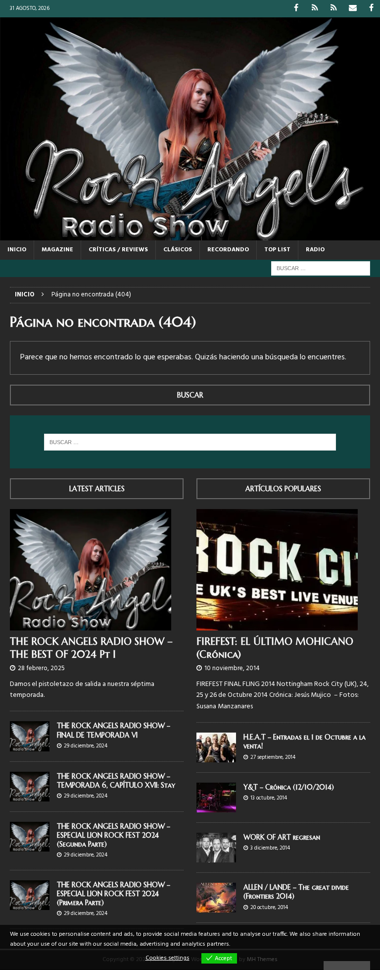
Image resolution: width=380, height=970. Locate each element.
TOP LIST (277, 250)
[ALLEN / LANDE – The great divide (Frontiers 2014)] (216, 898)
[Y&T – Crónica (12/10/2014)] (216, 797)
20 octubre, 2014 (269, 907)
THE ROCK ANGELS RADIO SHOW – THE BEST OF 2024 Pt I (91, 648)
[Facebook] (296, 8)
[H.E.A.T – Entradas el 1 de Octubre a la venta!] (216, 747)
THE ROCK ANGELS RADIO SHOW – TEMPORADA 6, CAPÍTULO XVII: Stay (116, 781)
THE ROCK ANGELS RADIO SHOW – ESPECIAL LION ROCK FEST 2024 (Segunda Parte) (113, 835)
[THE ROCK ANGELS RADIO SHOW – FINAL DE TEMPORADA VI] (29, 736)
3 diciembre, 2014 (270, 848)
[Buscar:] (320, 268)
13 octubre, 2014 (268, 798)
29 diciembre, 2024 (85, 746)
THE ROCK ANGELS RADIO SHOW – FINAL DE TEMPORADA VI (113, 730)
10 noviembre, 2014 (232, 668)
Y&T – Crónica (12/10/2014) (288, 787)
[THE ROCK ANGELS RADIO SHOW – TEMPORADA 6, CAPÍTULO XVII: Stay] (29, 786)
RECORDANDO (228, 250)
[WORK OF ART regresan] (216, 847)
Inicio (16, 250)
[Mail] (352, 8)
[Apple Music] (333, 8)
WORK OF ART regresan (281, 837)
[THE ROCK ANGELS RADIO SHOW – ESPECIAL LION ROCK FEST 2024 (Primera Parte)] (29, 895)
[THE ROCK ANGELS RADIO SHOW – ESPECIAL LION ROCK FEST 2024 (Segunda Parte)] (29, 837)
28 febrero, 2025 (41, 668)
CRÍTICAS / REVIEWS (118, 250)
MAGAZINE (57, 250)
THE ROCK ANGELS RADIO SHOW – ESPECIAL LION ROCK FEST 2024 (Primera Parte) (113, 893)
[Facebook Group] (371, 8)
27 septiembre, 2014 (272, 757)
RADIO (315, 250)
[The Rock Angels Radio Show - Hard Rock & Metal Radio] (190, 234)
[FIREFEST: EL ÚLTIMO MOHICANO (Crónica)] (283, 569)
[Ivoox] (315, 8)
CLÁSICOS (177, 250)
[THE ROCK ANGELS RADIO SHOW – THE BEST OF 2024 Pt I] (97, 569)
